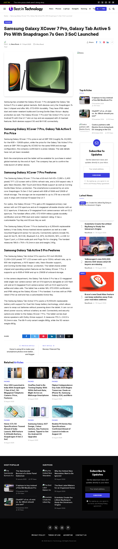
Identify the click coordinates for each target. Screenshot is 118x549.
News (51, 9)
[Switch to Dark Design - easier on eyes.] (109, 9)
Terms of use (54, 535)
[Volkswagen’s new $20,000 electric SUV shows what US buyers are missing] (96, 246)
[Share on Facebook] (96, 42)
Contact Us (81, 535)
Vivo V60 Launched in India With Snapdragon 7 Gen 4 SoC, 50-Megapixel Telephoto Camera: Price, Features (14, 391)
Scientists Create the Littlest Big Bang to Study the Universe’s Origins (98, 226)
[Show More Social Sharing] (112, 42)
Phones (58, 9)
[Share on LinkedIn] (107, 42)
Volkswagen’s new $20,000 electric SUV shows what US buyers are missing (98, 261)
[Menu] (4, 8)
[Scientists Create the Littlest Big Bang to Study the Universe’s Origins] (96, 211)
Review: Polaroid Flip (51, 349)
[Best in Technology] (25, 8)
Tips (94, 9)
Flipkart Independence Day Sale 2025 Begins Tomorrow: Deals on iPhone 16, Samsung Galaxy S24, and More (62, 390)
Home (6, 16)
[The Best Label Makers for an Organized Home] (47, 488)
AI (90, 9)
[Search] (113, 8)
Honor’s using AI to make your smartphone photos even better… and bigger (20, 351)
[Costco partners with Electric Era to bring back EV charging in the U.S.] (84, 127)
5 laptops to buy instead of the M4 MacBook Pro (102, 99)
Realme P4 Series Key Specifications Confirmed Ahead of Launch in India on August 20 (62, 429)
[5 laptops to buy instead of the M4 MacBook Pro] (84, 100)
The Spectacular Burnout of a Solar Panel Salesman (26, 473)
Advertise (68, 535)
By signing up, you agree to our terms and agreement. (98, 503)
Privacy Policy (96, 183)
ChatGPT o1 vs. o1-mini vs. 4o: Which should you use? (102, 113)
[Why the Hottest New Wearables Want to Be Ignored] (47, 473)
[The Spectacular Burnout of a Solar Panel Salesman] (9, 473)
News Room (15, 44)
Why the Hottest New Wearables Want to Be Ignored (64, 473)
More (100, 9)
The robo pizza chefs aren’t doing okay (29, 2)
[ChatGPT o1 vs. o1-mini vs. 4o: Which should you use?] (84, 113)
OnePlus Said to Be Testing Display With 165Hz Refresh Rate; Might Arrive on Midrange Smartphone (38, 390)
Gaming (84, 9)
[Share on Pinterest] (104, 42)
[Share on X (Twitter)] (100, 42)
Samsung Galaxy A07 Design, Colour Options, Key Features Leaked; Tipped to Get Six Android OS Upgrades (38, 430)
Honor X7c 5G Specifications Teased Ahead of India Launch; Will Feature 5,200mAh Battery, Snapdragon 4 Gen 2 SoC (14, 431)
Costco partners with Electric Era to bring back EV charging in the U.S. (102, 127)
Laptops (66, 9)
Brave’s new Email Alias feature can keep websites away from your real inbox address (99, 297)
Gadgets (75, 9)
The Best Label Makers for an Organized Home (65, 486)
